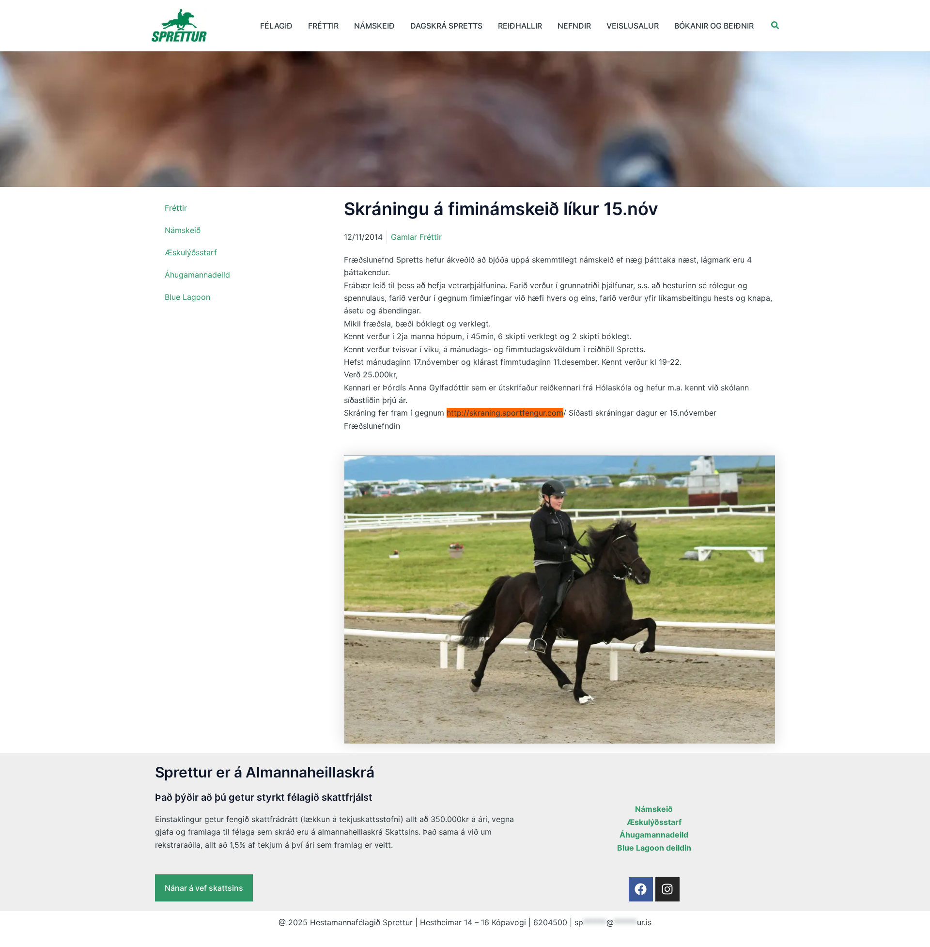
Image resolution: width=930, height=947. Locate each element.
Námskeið (374, 26)
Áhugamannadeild (197, 274)
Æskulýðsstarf (191, 252)
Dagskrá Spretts (446, 26)
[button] (775, 25)
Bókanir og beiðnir (714, 26)
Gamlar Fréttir (416, 237)
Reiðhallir (520, 26)
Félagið (276, 26)
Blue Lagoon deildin (654, 848)
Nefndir (574, 26)
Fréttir (323, 26)
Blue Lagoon (187, 297)
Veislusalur (632, 26)
